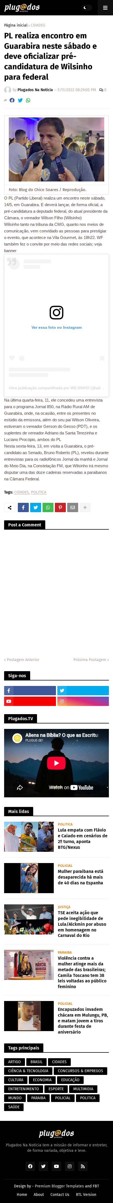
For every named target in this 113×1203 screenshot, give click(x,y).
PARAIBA (38, 1098)
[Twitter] (20, 100)
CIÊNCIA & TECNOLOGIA (28, 1071)
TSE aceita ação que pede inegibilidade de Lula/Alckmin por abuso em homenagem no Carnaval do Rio (82, 924)
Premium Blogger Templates (59, 1186)
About (39, 1194)
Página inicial (15, 25)
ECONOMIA (42, 1080)
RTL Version (86, 1194)
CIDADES (38, 25)
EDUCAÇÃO (70, 1080)
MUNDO (15, 1098)
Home (22, 1194)
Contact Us (59, 1194)
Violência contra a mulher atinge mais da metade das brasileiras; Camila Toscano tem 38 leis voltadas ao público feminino (82, 972)
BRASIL (36, 1062)
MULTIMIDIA (83, 1089)
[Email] (72, 507)
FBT (96, 1186)
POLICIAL (62, 1098)
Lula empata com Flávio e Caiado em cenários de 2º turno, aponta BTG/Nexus (83, 838)
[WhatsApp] (28, 100)
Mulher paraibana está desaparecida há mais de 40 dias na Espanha (80, 877)
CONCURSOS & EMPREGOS (80, 1071)
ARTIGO (14, 1062)
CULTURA (15, 1080)
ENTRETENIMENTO (23, 1089)
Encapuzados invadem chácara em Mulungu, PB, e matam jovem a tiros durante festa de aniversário (83, 1021)
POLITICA (38, 493)
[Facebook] (12, 100)
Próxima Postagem (90, 659)
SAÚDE (13, 1107)
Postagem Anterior (23, 659)
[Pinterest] (60, 507)
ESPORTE (56, 1089)
